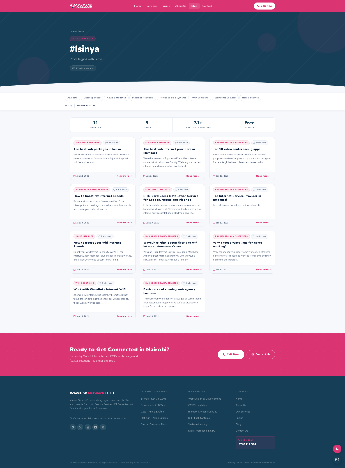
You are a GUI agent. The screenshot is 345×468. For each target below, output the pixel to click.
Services (151, 6)
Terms (246, 462)
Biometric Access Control (202, 411)
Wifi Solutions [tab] (200, 97)
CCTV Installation (198, 405)
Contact (207, 6)
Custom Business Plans (154, 424)
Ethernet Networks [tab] (142, 97)
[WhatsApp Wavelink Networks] (337, 459)
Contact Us (263, 354)
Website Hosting (197, 424)
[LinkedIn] (95, 427)
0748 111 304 (247, 444)
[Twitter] (80, 427)
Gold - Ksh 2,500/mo (152, 411)
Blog (194, 6)
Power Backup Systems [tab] (173, 97)
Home (137, 6)
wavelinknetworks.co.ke (263, 462)
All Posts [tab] (72, 97)
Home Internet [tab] (250, 97)
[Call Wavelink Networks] (337, 449)
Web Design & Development (204, 398)
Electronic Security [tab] (225, 97)
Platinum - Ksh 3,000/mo (154, 418)
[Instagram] (88, 427)
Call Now (266, 6)
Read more (123, 175)
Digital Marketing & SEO (201, 430)
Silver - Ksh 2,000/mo (153, 405)
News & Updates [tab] (116, 97)
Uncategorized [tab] (92, 97)
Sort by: (69, 105)
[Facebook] (73, 427)
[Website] (103, 427)
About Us (180, 6)
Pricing (166, 6)
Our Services (243, 411)
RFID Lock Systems (199, 418)
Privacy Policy (235, 462)
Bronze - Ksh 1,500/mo (153, 398)
